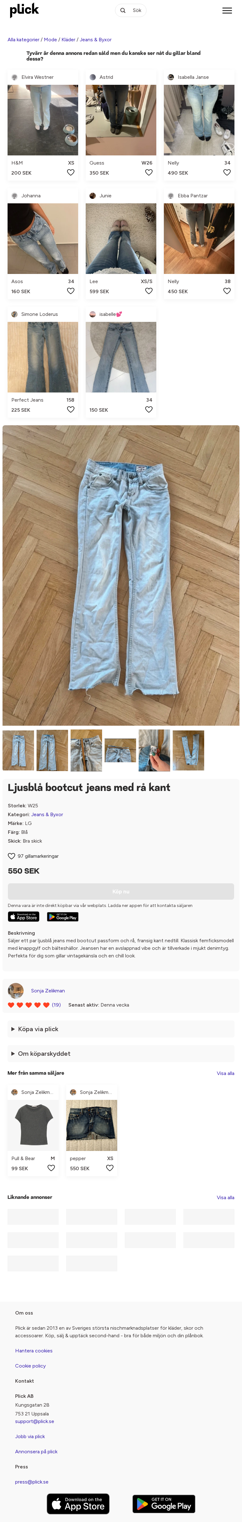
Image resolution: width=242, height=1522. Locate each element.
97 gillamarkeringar (38, 856)
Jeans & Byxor (96, 40)
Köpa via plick (38, 1029)
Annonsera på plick (36, 1452)
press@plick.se (32, 1482)
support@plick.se (34, 1421)
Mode (50, 40)
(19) (56, 1005)
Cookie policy (30, 1366)
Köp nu (121, 891)
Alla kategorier (23, 40)
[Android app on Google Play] (62, 916)
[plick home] (24, 10)
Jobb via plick (30, 1436)
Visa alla (225, 1073)
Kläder (68, 40)
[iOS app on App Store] (23, 916)
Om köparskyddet (44, 1053)
